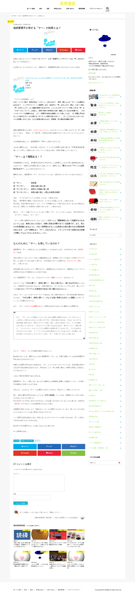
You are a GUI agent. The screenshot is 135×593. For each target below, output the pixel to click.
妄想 (48, 8)
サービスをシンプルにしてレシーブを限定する (109, 166)
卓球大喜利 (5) (93, 338)
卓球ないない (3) (94, 306)
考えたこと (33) (94, 422)
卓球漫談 (67, 3)
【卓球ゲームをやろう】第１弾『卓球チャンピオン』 (109, 150)
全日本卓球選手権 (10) (96, 280)
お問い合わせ (70, 8)
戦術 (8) (91, 374)
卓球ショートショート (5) (97, 317)
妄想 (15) (92, 364)
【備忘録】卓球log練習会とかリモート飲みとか (109, 131)
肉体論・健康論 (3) (95, 427)
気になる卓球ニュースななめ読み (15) (101, 411)
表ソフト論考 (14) (95, 432)
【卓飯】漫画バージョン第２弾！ (108, 122)
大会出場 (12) (93, 359)
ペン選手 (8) (93, 264)
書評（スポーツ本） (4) (96, 385)
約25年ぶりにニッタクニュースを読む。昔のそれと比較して (109, 192)
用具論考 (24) (93, 416)
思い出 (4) (92, 369)
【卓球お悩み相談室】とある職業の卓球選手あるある (109, 140)
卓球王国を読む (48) (95, 343)
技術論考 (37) (93, 380)
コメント (16, 473)
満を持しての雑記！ (105, 114)
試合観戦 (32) (93, 437)
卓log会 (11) (92, 291)
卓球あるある (58, 8)
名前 (14, 494)
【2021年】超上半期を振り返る (109, 158)
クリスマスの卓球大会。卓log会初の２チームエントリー (109, 105)
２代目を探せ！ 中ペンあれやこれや (109, 201)
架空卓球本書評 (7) (95, 406)
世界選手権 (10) (94, 275)
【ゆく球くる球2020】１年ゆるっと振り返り (109, 175)
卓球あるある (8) (94, 296)
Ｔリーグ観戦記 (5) (95, 443)
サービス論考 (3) (94, 259)
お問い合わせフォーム (95, 83)
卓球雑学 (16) (93, 348)
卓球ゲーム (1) (93, 312)
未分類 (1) (92, 395)
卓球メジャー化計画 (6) (96, 322)
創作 (40, 8)
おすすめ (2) (93, 249)
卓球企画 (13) (93, 332)
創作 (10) (92, 285)
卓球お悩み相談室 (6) (96, 301)
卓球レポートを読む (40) (97, 327)
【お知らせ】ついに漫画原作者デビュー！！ (109, 96)
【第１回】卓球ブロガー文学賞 (109, 183)
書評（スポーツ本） (27, 441)
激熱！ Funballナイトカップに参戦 (109, 218)
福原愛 (38, 441)
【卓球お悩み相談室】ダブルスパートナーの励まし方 (109, 210)
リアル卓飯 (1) (93, 270)
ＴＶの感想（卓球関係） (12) (98, 448)
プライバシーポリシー (96, 8)
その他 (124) (93, 254)
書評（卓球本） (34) (95, 390)
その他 (17, 441)
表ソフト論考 (31, 8)
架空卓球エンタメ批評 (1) (97, 401)
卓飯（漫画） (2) (94, 353)
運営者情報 (82, 8)
